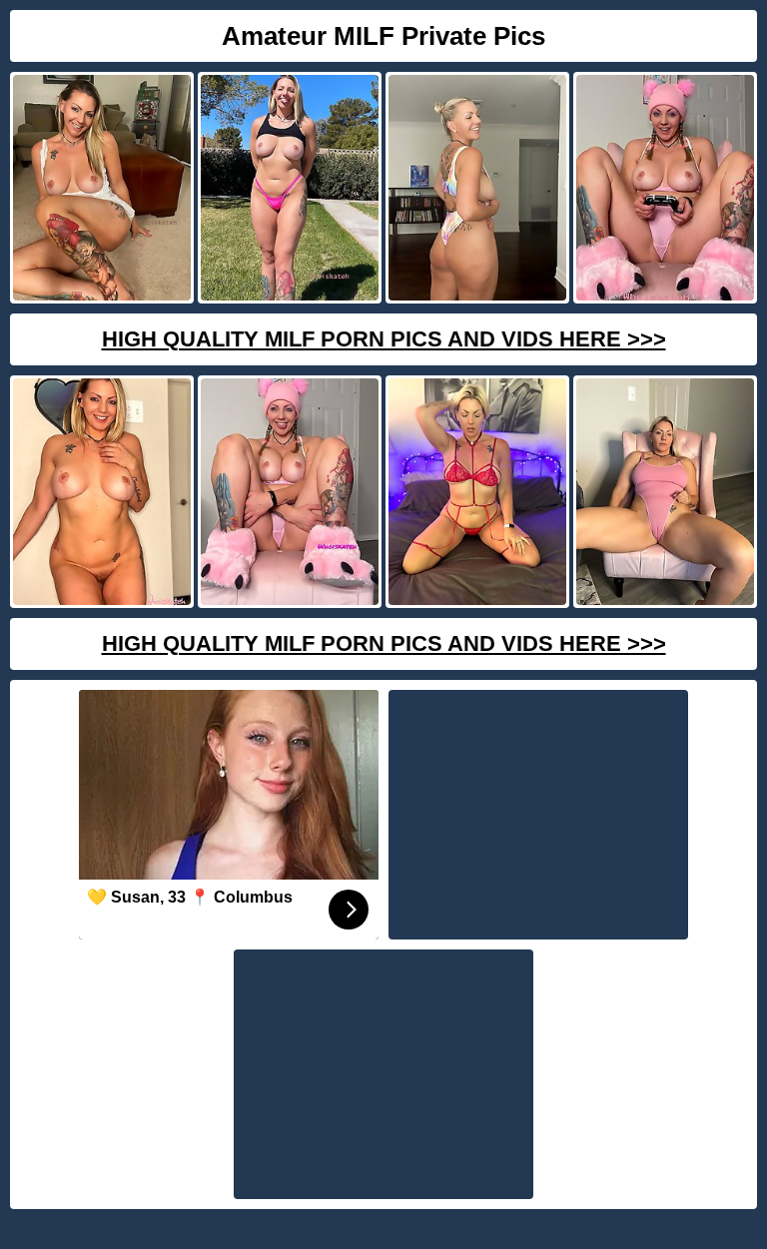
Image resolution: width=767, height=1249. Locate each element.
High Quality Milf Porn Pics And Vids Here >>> (384, 338)
